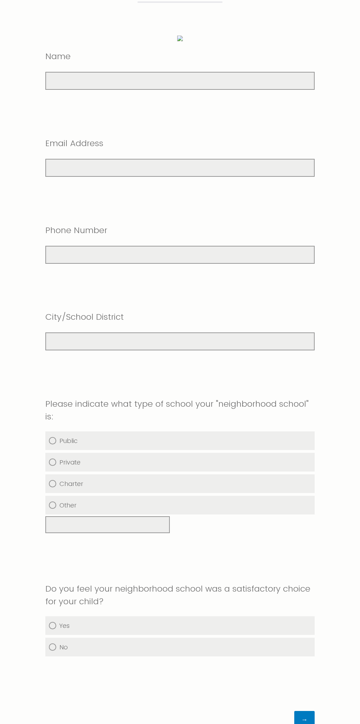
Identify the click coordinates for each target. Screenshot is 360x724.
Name (58, 56)
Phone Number (76, 230)
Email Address (74, 143)
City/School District (84, 317)
